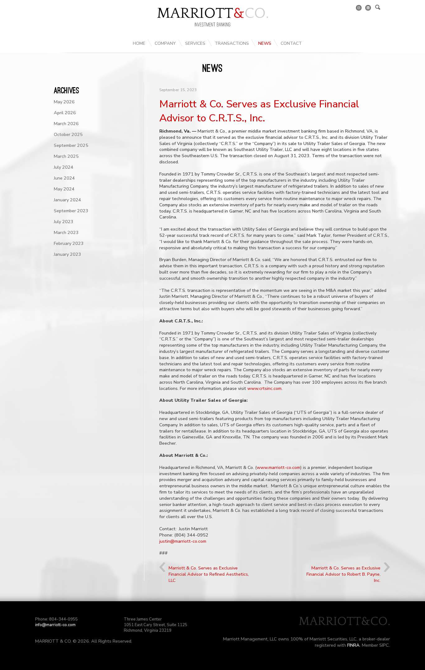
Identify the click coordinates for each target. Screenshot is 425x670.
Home (139, 43)
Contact (291, 43)
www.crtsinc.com (264, 388)
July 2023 (63, 221)
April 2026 (65, 113)
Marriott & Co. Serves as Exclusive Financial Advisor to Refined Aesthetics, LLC (209, 574)
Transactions (232, 43)
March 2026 (66, 123)
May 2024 (64, 189)
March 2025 (66, 156)
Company (165, 43)
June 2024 (64, 178)
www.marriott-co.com (278, 467)
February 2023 (69, 243)
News (264, 43)
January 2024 (67, 200)
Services (195, 43)
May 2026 (64, 102)
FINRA (353, 645)
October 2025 (68, 134)
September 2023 (71, 211)
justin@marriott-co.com (182, 541)
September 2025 (71, 145)
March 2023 (66, 232)
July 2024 (63, 167)
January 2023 (67, 254)
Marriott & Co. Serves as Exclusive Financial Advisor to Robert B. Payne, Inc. (343, 574)
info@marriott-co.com (55, 625)
